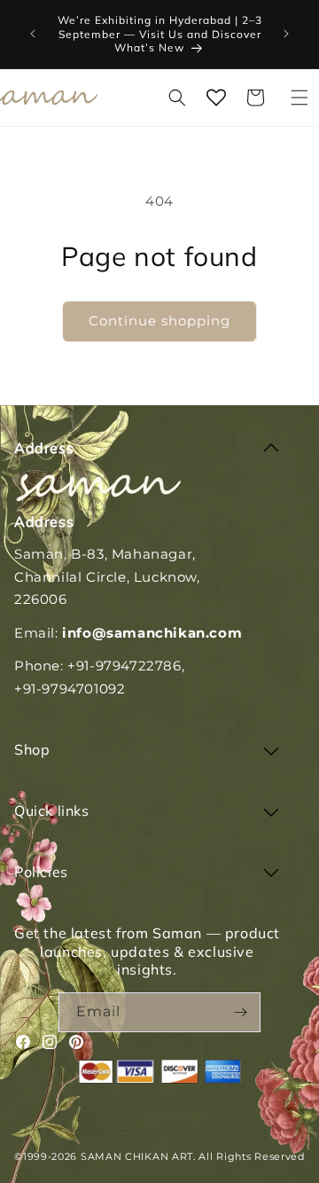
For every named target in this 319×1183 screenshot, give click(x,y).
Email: (128, 632)
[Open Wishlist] (216, 97)
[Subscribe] (241, 1012)
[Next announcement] (286, 33)
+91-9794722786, (125, 665)
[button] (299, 97)
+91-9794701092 (69, 688)
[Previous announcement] (32, 33)
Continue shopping (159, 320)
